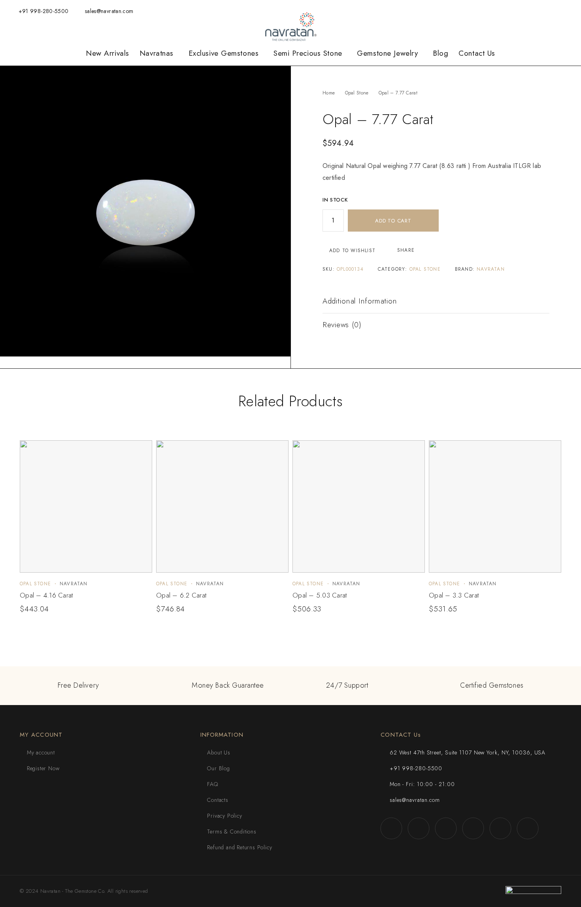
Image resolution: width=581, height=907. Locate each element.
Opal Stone (357, 92)
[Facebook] (494, 11)
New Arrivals (107, 53)
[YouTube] (542, 11)
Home (329, 92)
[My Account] (453, 11)
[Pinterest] (567, 11)
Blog (440, 53)
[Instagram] (506, 11)
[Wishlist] (466, 10)
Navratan (491, 269)
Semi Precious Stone (308, 53)
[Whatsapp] (518, 11)
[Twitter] (530, 11)
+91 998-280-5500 (44, 11)
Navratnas (157, 53)
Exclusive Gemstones (224, 53)
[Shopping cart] (479, 10)
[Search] (441, 11)
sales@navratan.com (109, 11)
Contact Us (476, 53)
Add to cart (393, 220)
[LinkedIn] (555, 11)
